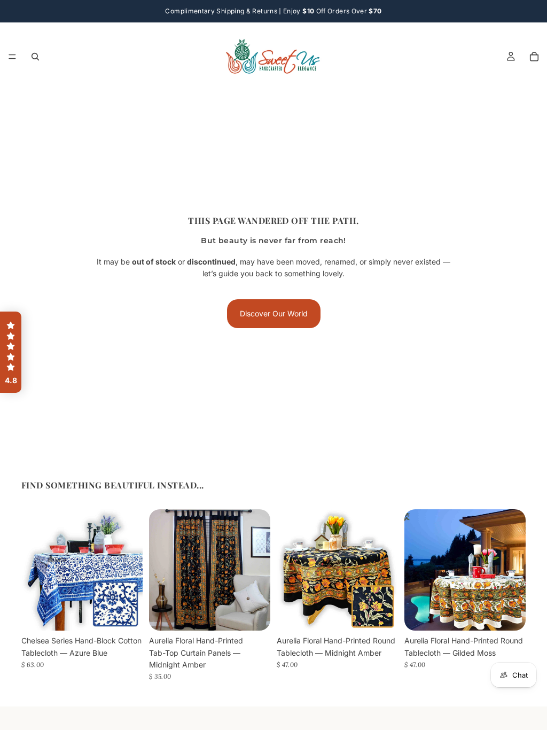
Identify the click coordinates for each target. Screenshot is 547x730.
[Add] (253, 614)
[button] (10, 352)
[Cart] (534, 56)
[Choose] (126, 614)
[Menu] (12, 56)
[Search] (35, 56)
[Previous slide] (33, 570)
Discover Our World (274, 313)
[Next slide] (131, 570)
